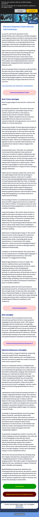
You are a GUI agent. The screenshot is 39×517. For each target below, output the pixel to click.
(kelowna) (19, 86)
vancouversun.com (8, 86)
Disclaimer (19, 507)
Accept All (32, 11)
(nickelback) (28, 86)
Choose (20, 11)
